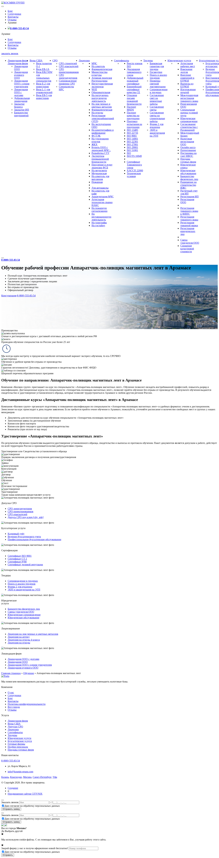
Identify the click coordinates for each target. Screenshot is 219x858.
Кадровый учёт (16, 533)
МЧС (94, 63)
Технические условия (134, 175)
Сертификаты (121, 60)
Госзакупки (156, 72)
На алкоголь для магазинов (100, 178)
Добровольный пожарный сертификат (135, 81)
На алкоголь (98, 66)
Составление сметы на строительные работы (157, 117)
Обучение (28, 673)
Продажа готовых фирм (188, 160)
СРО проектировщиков (69, 70)
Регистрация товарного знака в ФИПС (189, 211)
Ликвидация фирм (18, 60)
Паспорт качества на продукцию (133, 115)
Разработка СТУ (100, 153)
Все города (14, 707)
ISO (129, 153)
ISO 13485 (132, 130)
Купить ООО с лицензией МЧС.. (101, 149)
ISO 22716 (132, 133)
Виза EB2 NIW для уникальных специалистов (44, 76)
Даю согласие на (32, 805)
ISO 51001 (132, 150)
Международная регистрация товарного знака (189, 98)
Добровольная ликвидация (22, 99)
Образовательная (101, 92)
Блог (10, 11)
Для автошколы (100, 187)
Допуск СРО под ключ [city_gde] (25, 517)
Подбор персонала (18, 746)
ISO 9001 (132, 135)
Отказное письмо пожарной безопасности (134, 99)
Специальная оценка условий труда (189, 112)
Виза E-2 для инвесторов (43, 85)
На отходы (97, 112)
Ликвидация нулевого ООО (21, 75)
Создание (13, 788)
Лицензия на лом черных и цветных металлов (33, 634)
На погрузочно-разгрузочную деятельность (100, 98)
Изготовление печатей (188, 91)
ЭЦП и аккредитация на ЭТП (157, 133)
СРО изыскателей (68, 66)
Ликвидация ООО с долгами (21, 92)
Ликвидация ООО (18, 662)
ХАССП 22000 (135, 170)
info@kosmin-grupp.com (20, 771)
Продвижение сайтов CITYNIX (25, 793)
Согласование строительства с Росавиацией (189, 127)
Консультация (8, 295)
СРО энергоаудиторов (68, 76)
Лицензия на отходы (19, 642)
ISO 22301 (132, 141)
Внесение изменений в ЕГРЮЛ (187, 78)
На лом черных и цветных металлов (102, 105)
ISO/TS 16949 (134, 156)
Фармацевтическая (102, 69)
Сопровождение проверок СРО (68, 82)
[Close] (2, 800)
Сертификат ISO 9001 (20, 555)
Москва (27, 777)
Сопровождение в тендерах (159, 91)
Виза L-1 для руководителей (44, 91)
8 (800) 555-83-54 (19, 28)
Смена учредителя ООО (189, 241)
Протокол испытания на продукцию (134, 124)
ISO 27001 (132, 144)
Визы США (36, 60)
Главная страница (11, 673)
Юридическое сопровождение (189, 120)
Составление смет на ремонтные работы (157, 99)
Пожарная (97, 182)
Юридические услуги (179, 60)
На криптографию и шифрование (103, 131)
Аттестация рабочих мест (187, 65)
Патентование (188, 150)
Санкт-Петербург (42, 777)
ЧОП (94, 89)
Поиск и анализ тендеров (158, 76)
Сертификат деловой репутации (25, 564)
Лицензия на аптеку (19, 637)
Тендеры (148, 60)
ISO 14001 (132, 138)
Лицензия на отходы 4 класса (24, 639)
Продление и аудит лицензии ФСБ (102, 166)
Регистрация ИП (189, 196)
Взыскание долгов (186, 70)
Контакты (13, 16)
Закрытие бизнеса (19, 105)
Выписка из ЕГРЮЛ (186, 85)
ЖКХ (94, 144)
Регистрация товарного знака (189, 218)
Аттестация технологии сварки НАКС (102, 202)
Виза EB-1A (42, 69)
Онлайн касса (187, 147)
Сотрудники (14, 14)
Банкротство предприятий (21, 114)
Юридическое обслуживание (188, 172)
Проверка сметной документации (158, 83)
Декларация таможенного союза (134, 72)
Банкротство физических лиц (189, 178)
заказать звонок (9, 53)
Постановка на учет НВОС (188, 154)
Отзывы (12, 19)
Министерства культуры (99, 73)
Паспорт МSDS (131, 108)
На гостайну (98, 225)
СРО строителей (68, 63)
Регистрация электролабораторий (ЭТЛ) (103, 118)
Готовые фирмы (16, 744)
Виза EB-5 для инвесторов (44, 97)
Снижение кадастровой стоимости (187, 248)
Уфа (55, 777)
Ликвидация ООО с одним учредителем (21, 83)
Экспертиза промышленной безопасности (100, 159)
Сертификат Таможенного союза (134, 164)
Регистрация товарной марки (189, 224)
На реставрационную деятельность (101, 217)
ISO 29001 (132, 147)
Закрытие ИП (21, 109)
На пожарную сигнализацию (99, 209)
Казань (5, 777)
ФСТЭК (96, 135)
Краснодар (16, 777)
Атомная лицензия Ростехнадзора (102, 79)
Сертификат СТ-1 (17, 558)
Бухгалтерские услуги (20, 741)
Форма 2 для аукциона (156, 125)
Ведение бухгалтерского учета (24, 536)
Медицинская (99, 173)
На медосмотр (99, 170)
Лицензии (84, 60)
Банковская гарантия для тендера (157, 66)
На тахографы (99, 222)
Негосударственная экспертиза (102, 85)
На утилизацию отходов (100, 140)
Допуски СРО (15, 726)
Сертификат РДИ (17, 561)
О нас (11, 692)
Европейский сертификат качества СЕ (134, 89)
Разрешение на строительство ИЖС (188, 185)
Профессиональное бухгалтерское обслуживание (34, 539)
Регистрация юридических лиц (187, 231)
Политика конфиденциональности (27, 704)
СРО (55, 60)
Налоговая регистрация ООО (187, 141)
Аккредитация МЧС (103, 196)
